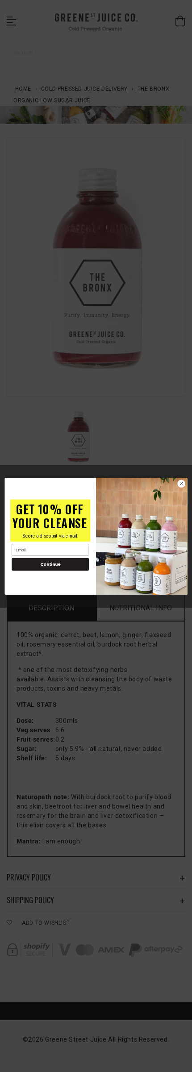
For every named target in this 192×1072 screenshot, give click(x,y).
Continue (50, 564)
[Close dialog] (181, 484)
